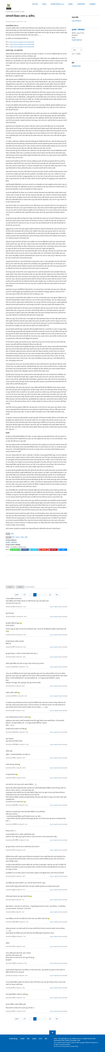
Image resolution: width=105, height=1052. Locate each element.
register (20, 587)
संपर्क (78, 1041)
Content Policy (74, 1046)
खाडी (26, 537)
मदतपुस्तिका (92, 4)
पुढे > (50, 595)
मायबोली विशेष (81, 4)
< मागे (24, 595)
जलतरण (17, 537)
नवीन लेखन (35, 4)
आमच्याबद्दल (74, 1041)
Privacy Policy (66, 1046)
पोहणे (13, 537)
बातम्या (40, 1039)
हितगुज (44, 4)
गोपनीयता (67, 1041)
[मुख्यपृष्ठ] (9, 6)
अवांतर (12, 534)
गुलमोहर (70, 4)
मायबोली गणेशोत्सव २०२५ (57, 4)
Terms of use (57, 1046)
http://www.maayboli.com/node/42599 (22, 44)
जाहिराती (34, 1039)
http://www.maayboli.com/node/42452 (22, 42)
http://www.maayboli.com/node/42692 (22, 47)
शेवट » (57, 595)
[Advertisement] (36, 569)
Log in (10, 587)
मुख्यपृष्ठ (12, 12)
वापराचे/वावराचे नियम (59, 1041)
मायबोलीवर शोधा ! (76, 66)
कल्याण (22, 537)
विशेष (28, 1039)
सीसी (46, 1039)
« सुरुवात (17, 595)
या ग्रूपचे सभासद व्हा (77, 40)
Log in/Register (76, 21)
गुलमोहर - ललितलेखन (11, 542)
